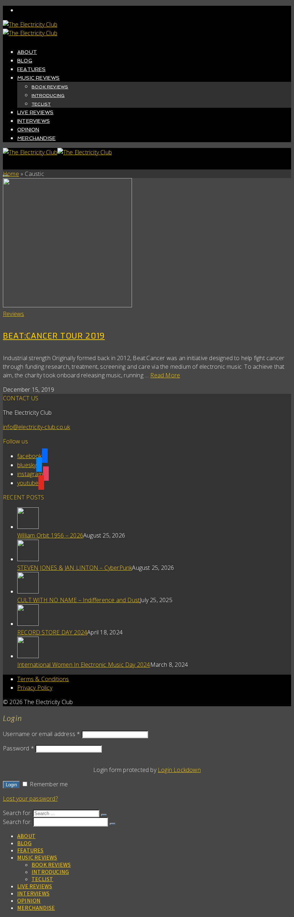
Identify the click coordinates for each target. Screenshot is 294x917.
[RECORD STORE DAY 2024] (154, 616)
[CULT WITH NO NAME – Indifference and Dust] (154, 584)
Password (18, 748)
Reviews (13, 314)
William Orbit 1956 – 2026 (50, 535)
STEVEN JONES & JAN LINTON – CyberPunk (74, 568)
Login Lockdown (179, 770)
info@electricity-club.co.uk (36, 427)
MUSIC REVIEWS (38, 78)
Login (11, 784)
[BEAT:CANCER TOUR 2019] (147, 243)
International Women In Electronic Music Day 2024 (83, 665)
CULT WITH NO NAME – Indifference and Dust (78, 600)
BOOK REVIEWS (50, 86)
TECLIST (41, 104)
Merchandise (36, 138)
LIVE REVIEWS (35, 112)
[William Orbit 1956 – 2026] (154, 519)
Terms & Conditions (43, 679)
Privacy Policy (34, 688)
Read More (165, 375)
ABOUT (27, 52)
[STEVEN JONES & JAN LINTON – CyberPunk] (154, 551)
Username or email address (41, 734)
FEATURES (31, 69)
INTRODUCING (48, 95)
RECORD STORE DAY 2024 (52, 632)
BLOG (24, 61)
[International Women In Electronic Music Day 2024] (154, 648)
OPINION (28, 129)
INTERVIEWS (33, 121)
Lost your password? (30, 798)
